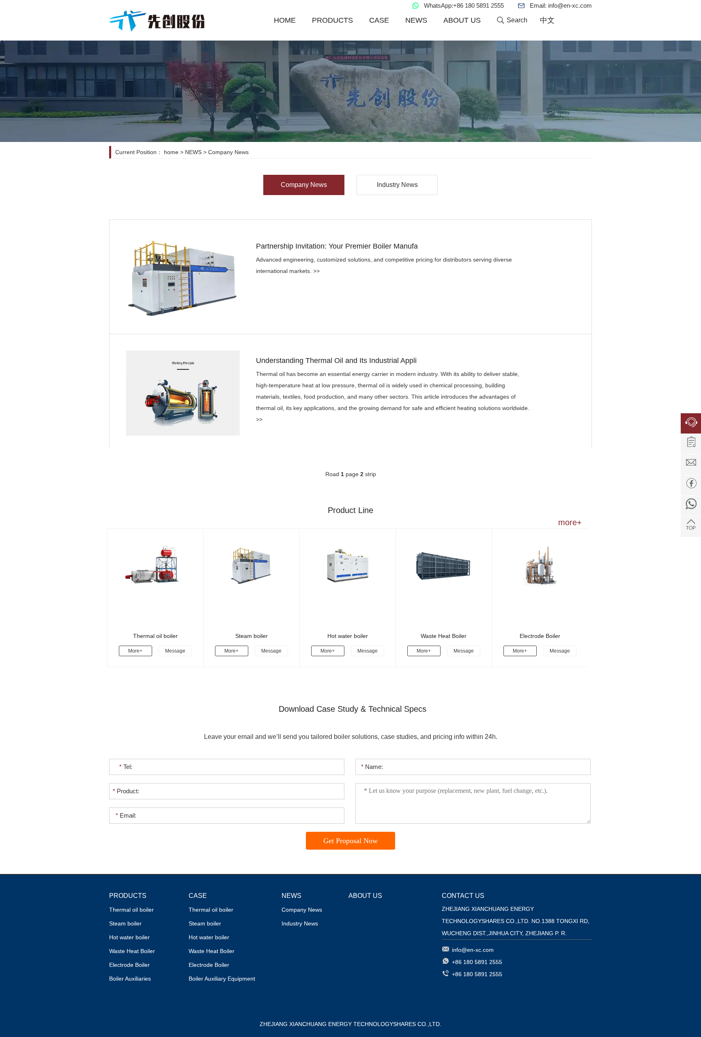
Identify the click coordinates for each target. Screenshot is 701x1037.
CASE (379, 20)
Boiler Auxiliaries (130, 978)
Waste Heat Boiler (444, 636)
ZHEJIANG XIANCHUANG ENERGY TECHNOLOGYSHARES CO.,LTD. (174, 23)
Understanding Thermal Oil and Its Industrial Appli (336, 360)
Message (175, 651)
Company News (228, 152)
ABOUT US (462, 20)
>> (316, 271)
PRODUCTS (332, 20)
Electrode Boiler (540, 636)
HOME (285, 20)
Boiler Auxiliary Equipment (222, 978)
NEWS (416, 20)
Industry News (397, 184)
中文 (547, 20)
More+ (135, 651)
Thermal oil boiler (155, 636)
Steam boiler (251, 636)
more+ (576, 522)
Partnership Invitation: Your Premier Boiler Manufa (337, 246)
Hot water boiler (347, 636)
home (171, 152)
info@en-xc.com (570, 5)
